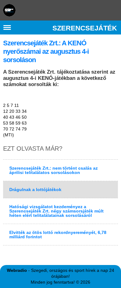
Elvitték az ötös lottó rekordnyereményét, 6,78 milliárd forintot (57, 234)
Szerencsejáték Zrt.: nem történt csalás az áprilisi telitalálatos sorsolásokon (53, 170)
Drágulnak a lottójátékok (35, 189)
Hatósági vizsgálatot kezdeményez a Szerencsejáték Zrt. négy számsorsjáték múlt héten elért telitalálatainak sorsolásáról (56, 211)
